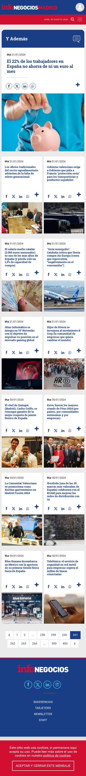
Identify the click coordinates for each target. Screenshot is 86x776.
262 (12, 643)
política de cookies (57, 755)
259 (53, 635)
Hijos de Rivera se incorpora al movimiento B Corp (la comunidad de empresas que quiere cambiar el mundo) (63, 333)
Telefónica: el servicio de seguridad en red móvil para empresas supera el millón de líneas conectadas (62, 567)
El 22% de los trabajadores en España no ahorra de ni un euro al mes (40, 66)
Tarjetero (43, 708)
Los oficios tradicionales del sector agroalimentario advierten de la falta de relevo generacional (21, 172)
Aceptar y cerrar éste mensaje (43, 766)
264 (34, 643)
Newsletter (43, 714)
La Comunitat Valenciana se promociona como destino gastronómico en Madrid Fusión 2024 (21, 488)
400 (65, 643)
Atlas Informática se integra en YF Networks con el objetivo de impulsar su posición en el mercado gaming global (21, 333)
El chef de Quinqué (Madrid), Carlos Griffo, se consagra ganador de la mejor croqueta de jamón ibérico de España (21, 411)
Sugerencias (43, 702)
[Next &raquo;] (74, 644)
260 (64, 635)
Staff (43, 720)
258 (42, 635)
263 (23, 643)
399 (54, 643)
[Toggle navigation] (80, 19)
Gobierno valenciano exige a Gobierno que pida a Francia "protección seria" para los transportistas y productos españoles (63, 173)
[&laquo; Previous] (9, 635)
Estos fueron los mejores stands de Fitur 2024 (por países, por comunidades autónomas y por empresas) (63, 411)
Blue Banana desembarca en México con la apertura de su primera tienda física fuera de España (22, 566)
